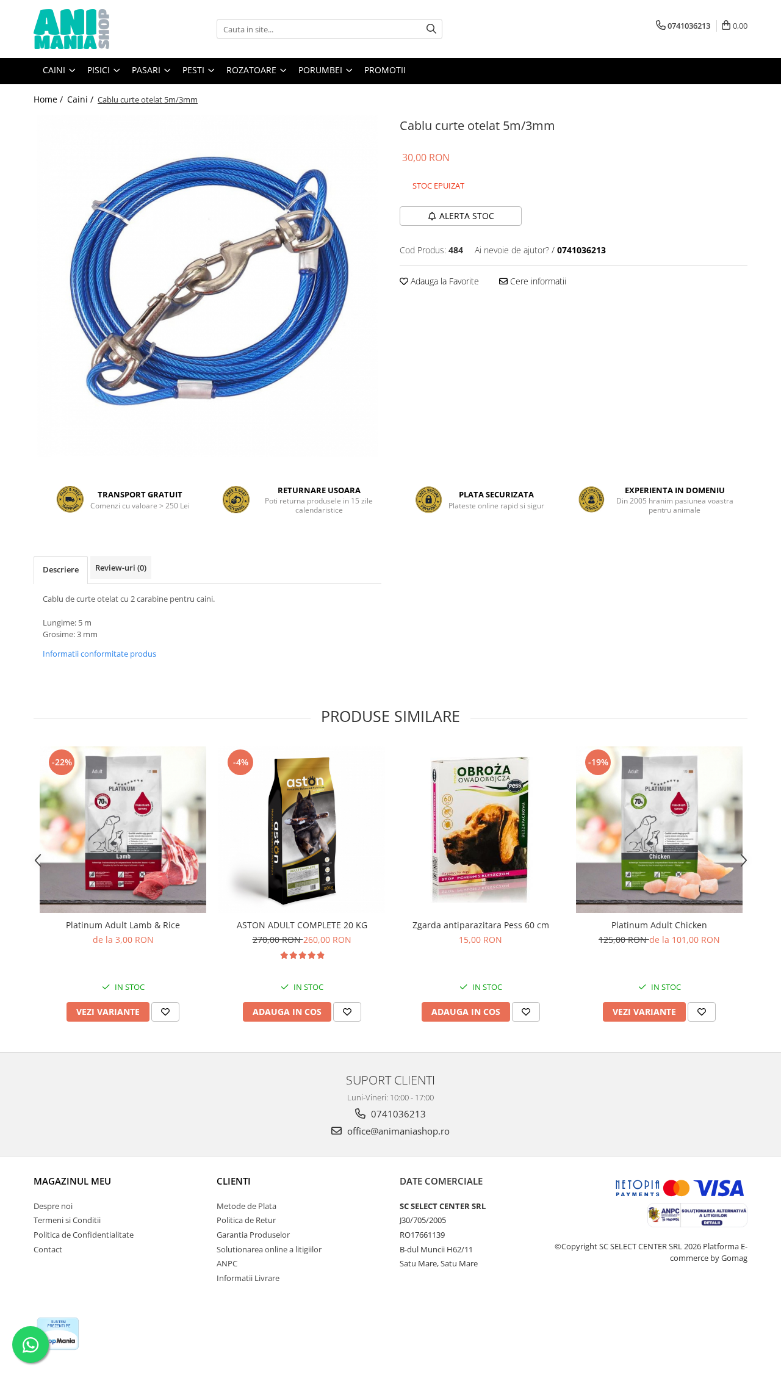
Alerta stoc (466, 216)
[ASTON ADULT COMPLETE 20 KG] (301, 829)
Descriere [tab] (61, 569)
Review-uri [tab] (120, 567)
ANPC (227, 1263)
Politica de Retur (246, 1219)
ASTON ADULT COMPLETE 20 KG (302, 925)
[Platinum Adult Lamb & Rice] (123, 829)
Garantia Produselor (253, 1234)
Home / (49, 99)
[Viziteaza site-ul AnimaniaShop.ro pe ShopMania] (58, 1334)
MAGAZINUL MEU (72, 1181)
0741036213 (397, 1114)
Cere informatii (537, 281)
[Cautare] (431, 29)
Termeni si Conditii (67, 1219)
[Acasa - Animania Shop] (95, 29)
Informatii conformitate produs (99, 653)
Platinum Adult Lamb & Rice (123, 925)
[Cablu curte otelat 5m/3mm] (207, 286)
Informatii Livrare (248, 1277)
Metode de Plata (246, 1205)
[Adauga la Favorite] (165, 1012)
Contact (48, 1249)
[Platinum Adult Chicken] (659, 829)
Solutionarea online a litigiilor (269, 1249)
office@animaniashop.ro (397, 1131)
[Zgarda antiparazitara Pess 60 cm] (480, 829)
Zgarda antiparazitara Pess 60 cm (480, 925)
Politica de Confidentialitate (84, 1234)
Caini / (81, 99)
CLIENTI (234, 1181)
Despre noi (53, 1205)
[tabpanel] (207, 286)
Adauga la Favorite (443, 281)
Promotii (385, 70)
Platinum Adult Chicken (659, 925)
